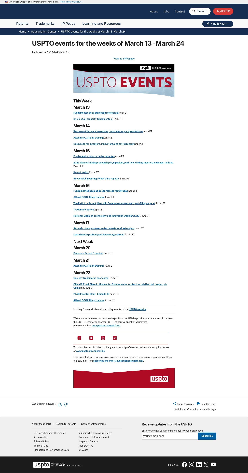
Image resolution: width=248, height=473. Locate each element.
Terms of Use (41, 445)
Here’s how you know (72, 2)
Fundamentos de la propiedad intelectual (95, 112)
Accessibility (41, 437)
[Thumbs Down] (65, 405)
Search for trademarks (93, 424)
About (154, 11)
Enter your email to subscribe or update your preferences (172, 431)
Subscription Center (43, 31)
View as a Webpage (124, 58)
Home (22, 31)
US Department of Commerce (50, 433)
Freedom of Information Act (94, 437)
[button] (183, 404)
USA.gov (83, 450)
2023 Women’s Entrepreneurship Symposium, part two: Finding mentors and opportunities (123, 162)
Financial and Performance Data (51, 450)
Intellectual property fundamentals (92, 119)
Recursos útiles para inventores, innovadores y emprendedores (108, 131)
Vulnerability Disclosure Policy (95, 433)
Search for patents (66, 424)
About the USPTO (41, 424)
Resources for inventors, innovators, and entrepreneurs (104, 144)
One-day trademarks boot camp (90, 278)
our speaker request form (106, 325)
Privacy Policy (41, 441)
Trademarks (45, 24)
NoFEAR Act (86, 445)
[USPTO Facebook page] (183, 466)
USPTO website (137, 309)
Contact (180, 11)
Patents (22, 24)
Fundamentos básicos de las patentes (94, 156)
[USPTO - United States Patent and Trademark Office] (57, 467)
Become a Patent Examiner (88, 253)
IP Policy (68, 24)
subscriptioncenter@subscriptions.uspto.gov (118, 360)
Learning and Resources (101, 24)
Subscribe (207, 436)
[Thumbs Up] (60, 405)
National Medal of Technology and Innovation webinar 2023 (106, 216)
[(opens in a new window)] (91, 337)
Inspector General (88, 441)
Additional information (186, 409)
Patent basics (81, 172)
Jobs (166, 11)
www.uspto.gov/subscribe (90, 351)
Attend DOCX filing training (88, 137)
